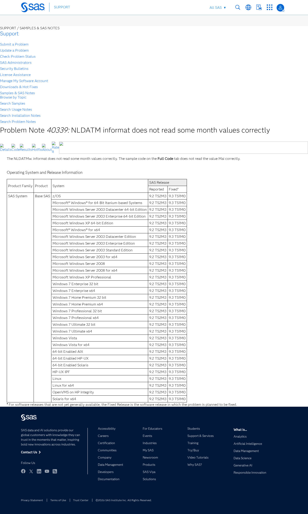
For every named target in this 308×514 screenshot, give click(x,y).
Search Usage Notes (16, 109)
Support (9, 33)
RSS (55, 471)
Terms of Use (58, 500)
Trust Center (80, 500)
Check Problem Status (18, 56)
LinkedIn (39, 471)
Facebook (23, 471)
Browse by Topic (13, 97)
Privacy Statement (32, 500)
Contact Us (259, 7)
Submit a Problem (14, 44)
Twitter (31, 471)
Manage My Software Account (24, 81)
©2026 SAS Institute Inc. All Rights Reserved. (124, 500)
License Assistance (15, 75)
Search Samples (12, 103)
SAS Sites (269, 7)
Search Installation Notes (20, 115)
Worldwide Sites (248, 7)
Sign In (280, 8)
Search (238, 7)
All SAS (215, 7)
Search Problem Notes (18, 121)
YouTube (47, 471)
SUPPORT (62, 7)
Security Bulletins (14, 69)
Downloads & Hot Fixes (19, 87)
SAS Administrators (16, 62)
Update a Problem (14, 50)
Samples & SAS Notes (17, 93)
